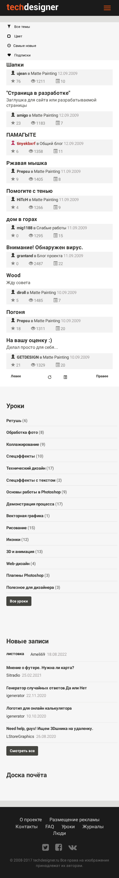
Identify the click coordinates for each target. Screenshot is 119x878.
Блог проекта (50, 255)
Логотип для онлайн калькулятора (39, 708)
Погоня (15, 312)
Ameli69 (38, 654)
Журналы (93, 826)
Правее (102, 376)
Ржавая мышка (26, 163)
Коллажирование (25, 444)
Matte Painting (44, 73)
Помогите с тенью (29, 191)
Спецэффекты (24, 456)
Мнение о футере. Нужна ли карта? (40, 667)
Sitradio (13, 675)
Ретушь (17, 420)
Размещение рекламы (75, 820)
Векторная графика (28, 515)
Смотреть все (22, 751)
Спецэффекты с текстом (34, 480)
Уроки (68, 826)
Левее (16, 376)
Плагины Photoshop (28, 575)
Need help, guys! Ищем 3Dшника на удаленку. (49, 728)
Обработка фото (25, 432)
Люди (59, 833)
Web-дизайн (21, 563)
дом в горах (21, 219)
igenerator (15, 695)
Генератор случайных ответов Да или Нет (46, 688)
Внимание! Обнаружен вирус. (44, 247)
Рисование (20, 527)
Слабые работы (51, 227)
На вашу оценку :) (29, 340)
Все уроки (19, 601)
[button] (62, 27)
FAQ (49, 826)
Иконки (17, 539)
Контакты (27, 826)
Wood (13, 275)
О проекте (31, 820)
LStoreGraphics (20, 736)
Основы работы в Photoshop (36, 492)
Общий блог (51, 143)
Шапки (15, 65)
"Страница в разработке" (38, 93)
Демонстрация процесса (34, 504)
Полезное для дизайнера (33, 587)
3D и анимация (24, 551)
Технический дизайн (30, 468)
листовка (15, 653)
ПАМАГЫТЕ (21, 135)
